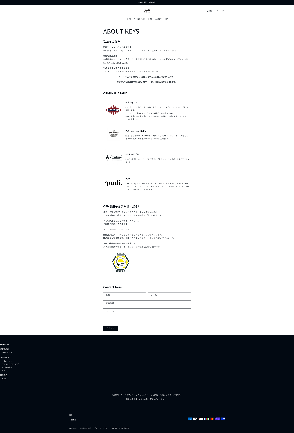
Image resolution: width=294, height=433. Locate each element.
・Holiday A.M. (6, 352)
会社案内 (154, 395)
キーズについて (127, 395)
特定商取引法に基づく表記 (137, 399)
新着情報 (177, 395)
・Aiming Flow (6, 367)
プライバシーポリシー (159, 399)
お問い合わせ (165, 395)
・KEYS (3, 370)
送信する (111, 328)
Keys (75, 428)
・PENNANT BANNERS (9, 364)
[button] (71, 11)
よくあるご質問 (142, 395)
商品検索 (115, 395)
